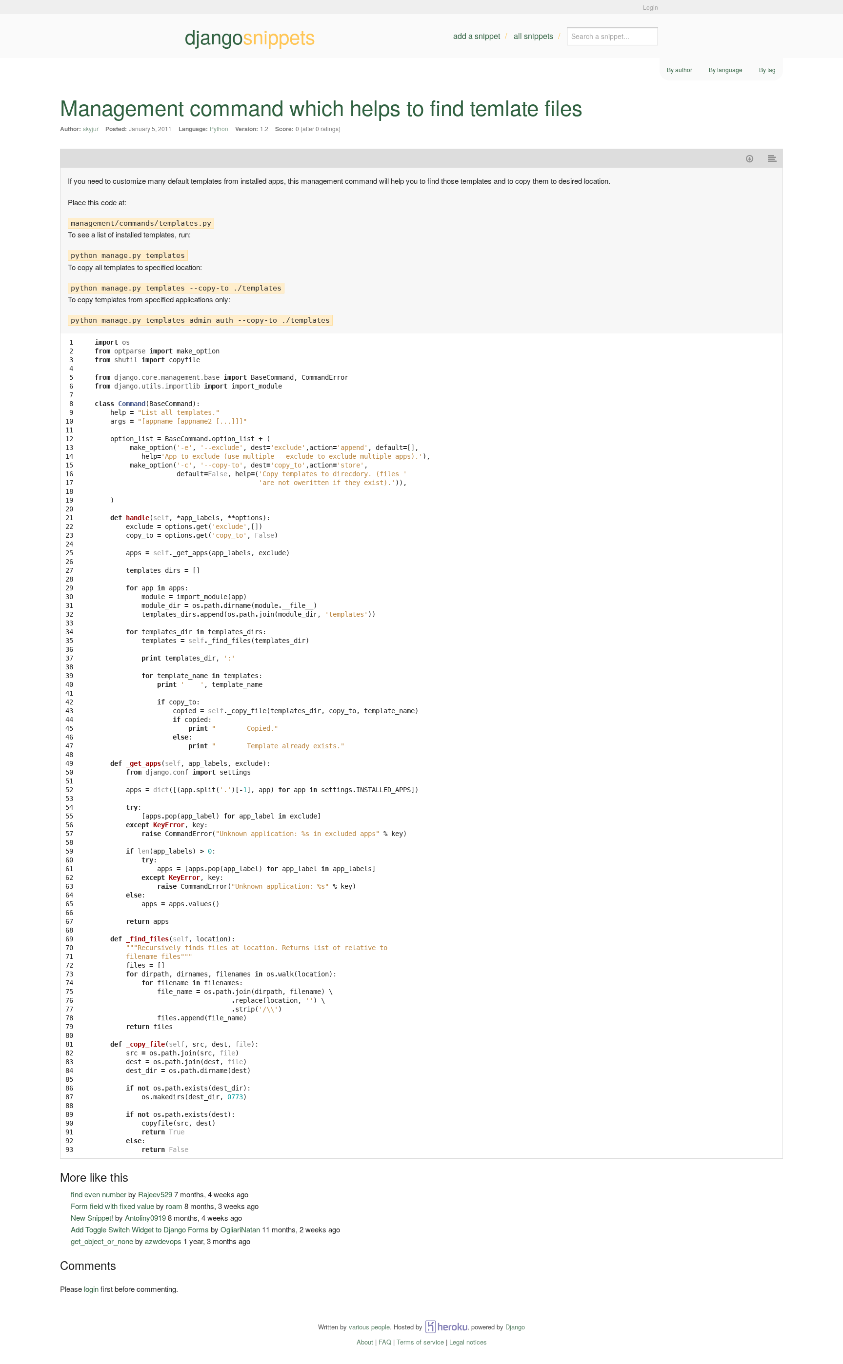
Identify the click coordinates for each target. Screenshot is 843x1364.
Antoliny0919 (145, 1217)
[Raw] (772, 158)
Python (219, 128)
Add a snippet (476, 35)
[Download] (749, 158)
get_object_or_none (102, 1241)
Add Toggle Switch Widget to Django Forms (140, 1229)
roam (174, 1206)
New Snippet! (92, 1217)
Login (650, 7)
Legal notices (468, 1341)
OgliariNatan (240, 1229)
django (250, 36)
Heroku (446, 1326)
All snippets (533, 35)
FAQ (385, 1341)
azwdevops (163, 1241)
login (91, 1289)
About (365, 1341)
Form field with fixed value (112, 1206)
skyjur (91, 128)
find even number (98, 1194)
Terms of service (420, 1341)
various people (369, 1326)
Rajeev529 (155, 1194)
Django (515, 1326)
